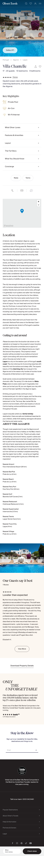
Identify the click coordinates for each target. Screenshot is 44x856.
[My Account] (35, 3)
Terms (28, 178)
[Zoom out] (38, 204)
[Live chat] (31, 190)
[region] (22, 213)
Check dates (32, 851)
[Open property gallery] (22, 28)
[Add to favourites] (40, 66)
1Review (15, 77)
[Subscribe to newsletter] (36, 749)
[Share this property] (36, 67)
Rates (16, 178)
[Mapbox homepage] (8, 225)
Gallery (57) (10, 50)
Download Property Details (22, 665)
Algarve (16, 60)
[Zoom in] (38, 201)
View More (22, 649)
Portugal (6, 60)
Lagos (25, 60)
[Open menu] (40, 3)
